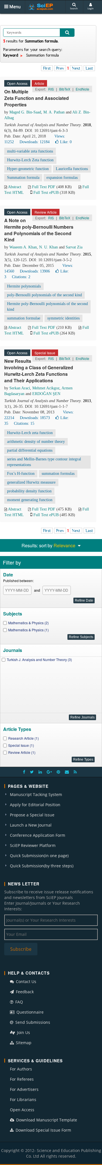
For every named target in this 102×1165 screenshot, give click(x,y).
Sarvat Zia (74, 247)
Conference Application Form (37, 835)
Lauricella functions (72, 169)
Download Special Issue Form (42, 1130)
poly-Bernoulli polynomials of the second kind (44, 295)
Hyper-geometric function (28, 169)
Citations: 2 (21, 277)
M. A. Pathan (54, 112)
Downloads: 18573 (35, 418)
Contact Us (25, 981)
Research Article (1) (23, 738)
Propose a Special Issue (32, 815)
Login (91, 8)
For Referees (22, 1079)
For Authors (21, 1069)
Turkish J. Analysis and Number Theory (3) (39, 659)
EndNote (82, 89)
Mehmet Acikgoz (46, 388)
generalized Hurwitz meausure (31, 482)
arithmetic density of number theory (36, 441)
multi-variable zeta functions (30, 151)
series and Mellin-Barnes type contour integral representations (44, 462)
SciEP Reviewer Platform (33, 845)
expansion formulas (62, 177)
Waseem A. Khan (23, 247)
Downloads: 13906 (35, 271)
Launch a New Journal (31, 825)
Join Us (23, 1032)
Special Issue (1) (21, 745)
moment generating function (29, 500)
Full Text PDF (43, 187)
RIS (51, 89)
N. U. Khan (48, 247)
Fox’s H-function (21, 473)
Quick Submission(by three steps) (41, 865)
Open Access (22, 1109)
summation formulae (23, 318)
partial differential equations (29, 450)
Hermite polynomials (24, 286)
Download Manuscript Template (46, 1120)
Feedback (24, 991)
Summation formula (23, 177)
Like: (66, 142)
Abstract (14, 187)
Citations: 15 (24, 423)
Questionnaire (29, 1012)
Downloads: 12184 (35, 142)
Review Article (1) (21, 752)
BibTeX (64, 89)
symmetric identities (63, 318)
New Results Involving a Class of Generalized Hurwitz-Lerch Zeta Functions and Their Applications (38, 371)
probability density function (29, 491)
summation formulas (58, 473)
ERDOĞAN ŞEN (46, 394)
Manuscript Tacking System (36, 794)
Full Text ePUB (46, 192)
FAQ (18, 1002)
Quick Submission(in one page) (39, 855)
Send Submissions (32, 1022)
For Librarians (23, 1099)
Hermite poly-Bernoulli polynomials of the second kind (47, 307)
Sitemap (23, 1042)
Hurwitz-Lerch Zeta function (30, 160)
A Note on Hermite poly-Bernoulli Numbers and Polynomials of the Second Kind (38, 230)
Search (74, 8)
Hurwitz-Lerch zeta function (30, 433)
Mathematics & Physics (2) (28, 622)
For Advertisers (24, 1089)
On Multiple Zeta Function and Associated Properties (36, 98)
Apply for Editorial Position (35, 804)
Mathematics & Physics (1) (28, 629)
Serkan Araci (19, 388)
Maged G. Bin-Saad (25, 112)
